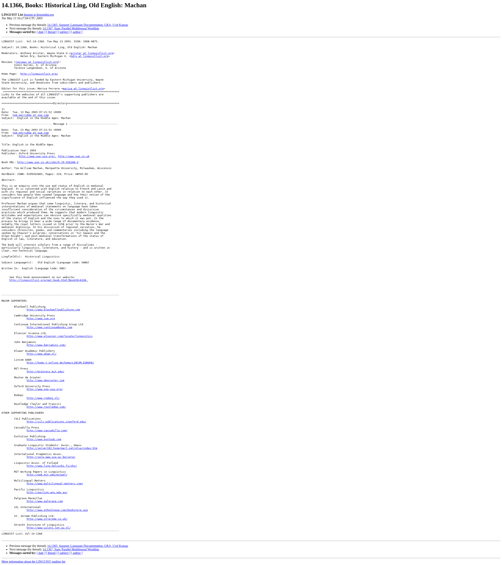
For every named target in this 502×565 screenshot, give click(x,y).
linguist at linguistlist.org (39, 14)
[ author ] (76, 32)
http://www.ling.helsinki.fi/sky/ (52, 465)
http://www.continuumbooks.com (49, 327)
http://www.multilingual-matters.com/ (55, 483)
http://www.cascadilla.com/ (47, 430)
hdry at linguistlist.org (89, 56)
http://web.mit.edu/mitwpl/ (47, 474)
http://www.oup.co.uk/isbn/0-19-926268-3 (47, 162)
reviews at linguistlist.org (37, 62)
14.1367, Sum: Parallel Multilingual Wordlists (71, 28)
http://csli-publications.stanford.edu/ (56, 421)
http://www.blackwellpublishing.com (53, 309)
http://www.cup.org (41, 318)
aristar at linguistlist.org (92, 53)
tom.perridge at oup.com (31, 115)
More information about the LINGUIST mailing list (33, 561)
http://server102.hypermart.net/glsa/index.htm (62, 448)
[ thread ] (51, 32)
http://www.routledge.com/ (46, 406)
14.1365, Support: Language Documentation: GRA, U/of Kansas (87, 25)
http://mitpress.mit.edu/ (45, 371)
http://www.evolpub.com (44, 439)
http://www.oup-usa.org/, (37, 156)
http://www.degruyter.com (45, 380)
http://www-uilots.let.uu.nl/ (49, 527)
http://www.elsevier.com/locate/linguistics (60, 336)
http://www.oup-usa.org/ (45, 389)
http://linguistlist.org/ (39, 73)
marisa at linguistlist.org (83, 88)
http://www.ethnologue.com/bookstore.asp (57, 510)
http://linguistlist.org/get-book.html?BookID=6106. (48, 280)
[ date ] (41, 32)
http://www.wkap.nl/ (41, 353)
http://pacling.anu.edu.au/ (47, 492)
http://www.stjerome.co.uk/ (47, 518)
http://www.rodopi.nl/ (43, 398)
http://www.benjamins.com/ (46, 345)
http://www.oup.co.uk (73, 156)
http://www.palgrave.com (45, 501)
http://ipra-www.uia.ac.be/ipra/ (51, 457)
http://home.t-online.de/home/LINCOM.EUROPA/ (60, 362)
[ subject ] (64, 32)
